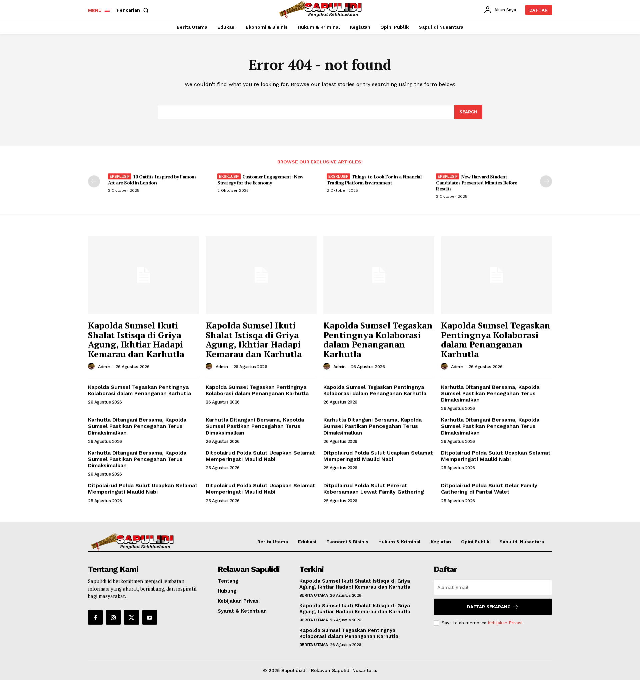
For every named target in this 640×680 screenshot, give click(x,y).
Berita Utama (313, 595)
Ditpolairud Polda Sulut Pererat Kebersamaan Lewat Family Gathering (373, 488)
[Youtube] (149, 617)
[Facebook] (95, 617)
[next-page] (546, 181)
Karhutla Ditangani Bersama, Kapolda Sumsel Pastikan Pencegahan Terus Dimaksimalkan (490, 393)
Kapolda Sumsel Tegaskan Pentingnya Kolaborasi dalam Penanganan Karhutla (378, 339)
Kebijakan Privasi (505, 622)
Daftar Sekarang (489, 606)
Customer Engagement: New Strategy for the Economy (260, 179)
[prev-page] (94, 181)
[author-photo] (92, 366)
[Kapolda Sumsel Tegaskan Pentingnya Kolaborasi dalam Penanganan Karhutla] (378, 275)
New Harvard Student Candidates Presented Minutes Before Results (476, 182)
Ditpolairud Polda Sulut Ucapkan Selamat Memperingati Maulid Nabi (260, 456)
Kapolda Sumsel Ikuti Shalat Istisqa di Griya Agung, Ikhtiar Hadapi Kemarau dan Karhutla (136, 339)
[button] (134, 10)
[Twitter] (131, 617)
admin (104, 366)
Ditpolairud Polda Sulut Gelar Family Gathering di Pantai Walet (489, 488)
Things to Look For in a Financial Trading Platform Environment (374, 179)
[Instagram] (113, 617)
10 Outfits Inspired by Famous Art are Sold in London (152, 179)
